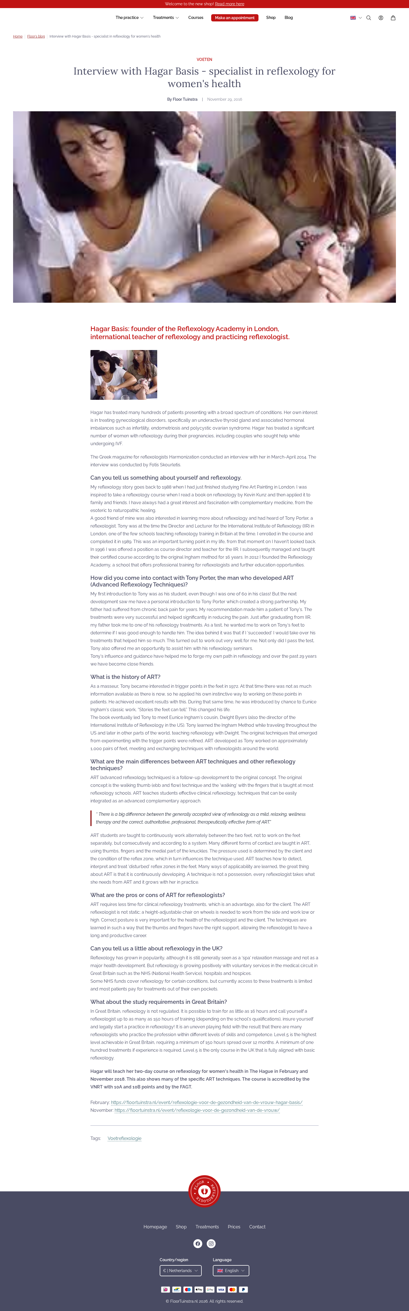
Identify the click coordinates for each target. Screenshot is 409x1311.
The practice (127, 17)
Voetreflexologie (124, 1138)
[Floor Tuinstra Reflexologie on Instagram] (211, 1243)
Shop (271, 17)
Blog (289, 17)
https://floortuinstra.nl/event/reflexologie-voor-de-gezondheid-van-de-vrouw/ (197, 1110)
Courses (195, 17)
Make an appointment (235, 18)
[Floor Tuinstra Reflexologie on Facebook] (197, 1243)
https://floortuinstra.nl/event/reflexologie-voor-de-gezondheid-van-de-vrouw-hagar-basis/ (207, 1102)
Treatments (163, 17)
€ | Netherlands (177, 1270)
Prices (234, 1226)
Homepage (155, 1226)
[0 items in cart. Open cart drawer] (393, 18)
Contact (257, 1226)
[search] (369, 18)
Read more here (229, 4)
